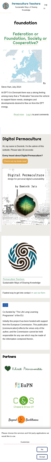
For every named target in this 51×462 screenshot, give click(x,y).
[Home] (5, 6)
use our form (39, 293)
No (42, 449)
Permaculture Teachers (26, 3)
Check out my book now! (15, 161)
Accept (42, 457)
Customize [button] (25, 442)
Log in (45, 6)
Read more (19, 114)
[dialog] (25, 445)
